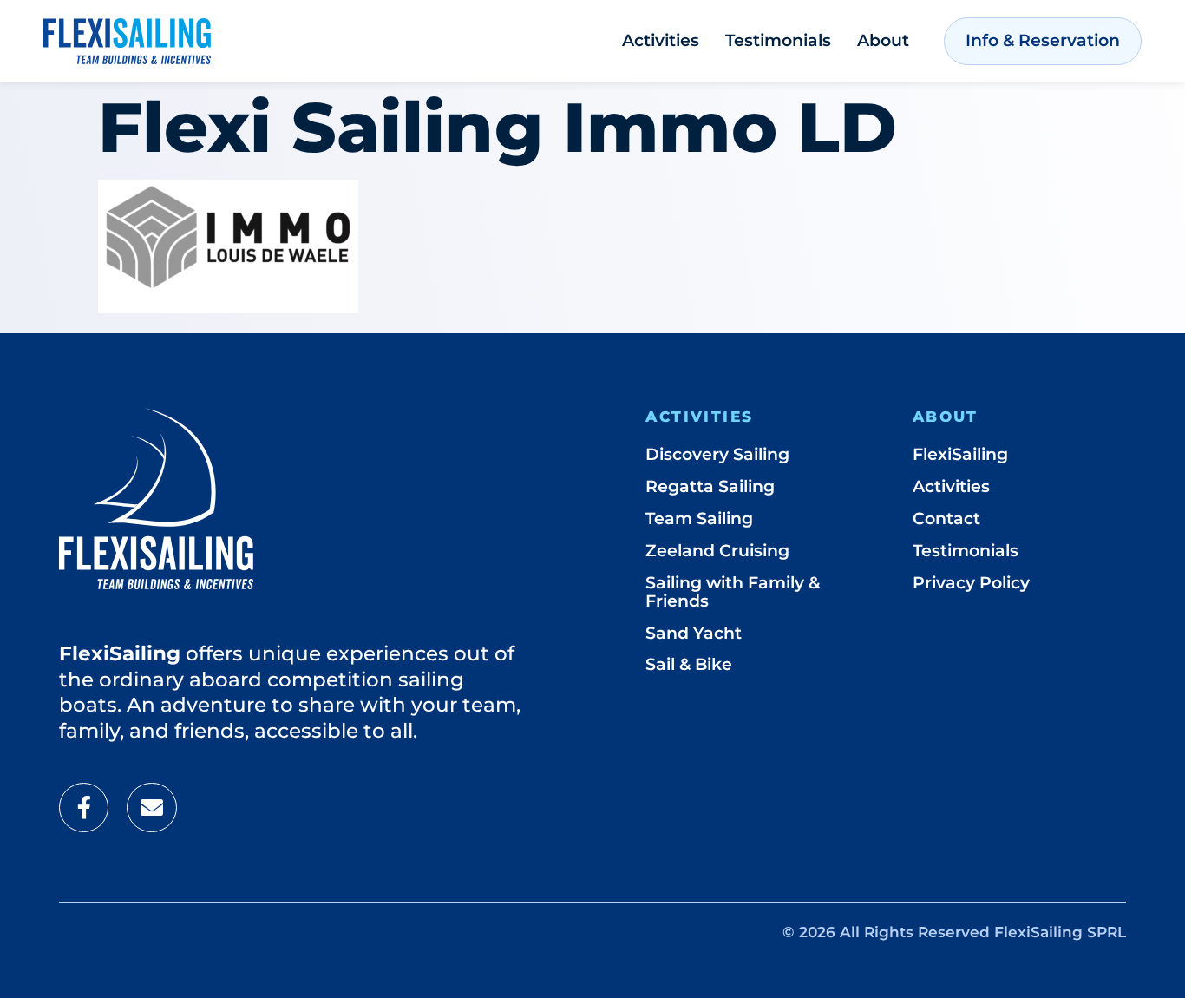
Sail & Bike (688, 664)
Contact (946, 519)
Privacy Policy (971, 583)
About (883, 40)
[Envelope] (151, 807)
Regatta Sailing (710, 486)
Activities (660, 40)
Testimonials (778, 40)
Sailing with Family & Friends (732, 592)
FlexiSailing (960, 454)
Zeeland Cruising (717, 551)
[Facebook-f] (83, 807)
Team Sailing (699, 519)
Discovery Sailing (717, 454)
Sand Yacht (693, 633)
